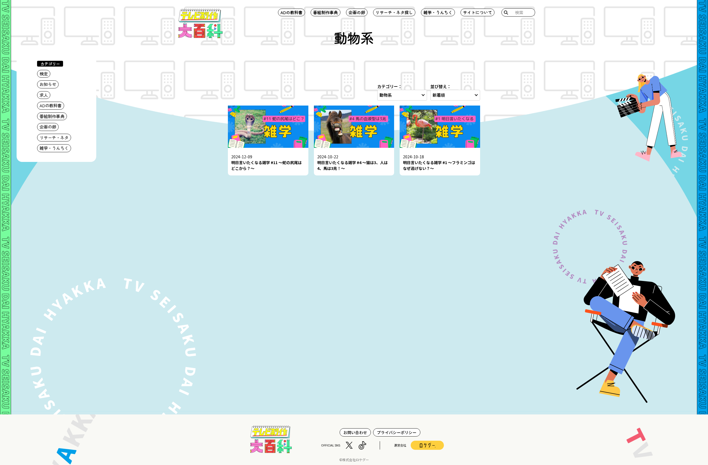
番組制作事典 (325, 12)
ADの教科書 (291, 12)
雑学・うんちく (437, 12)
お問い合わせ (355, 432)
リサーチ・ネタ (54, 137)
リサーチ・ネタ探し (394, 12)
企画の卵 (356, 12)
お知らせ (48, 84)
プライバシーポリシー (397, 432)
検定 (44, 74)
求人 (44, 95)
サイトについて (477, 12)
